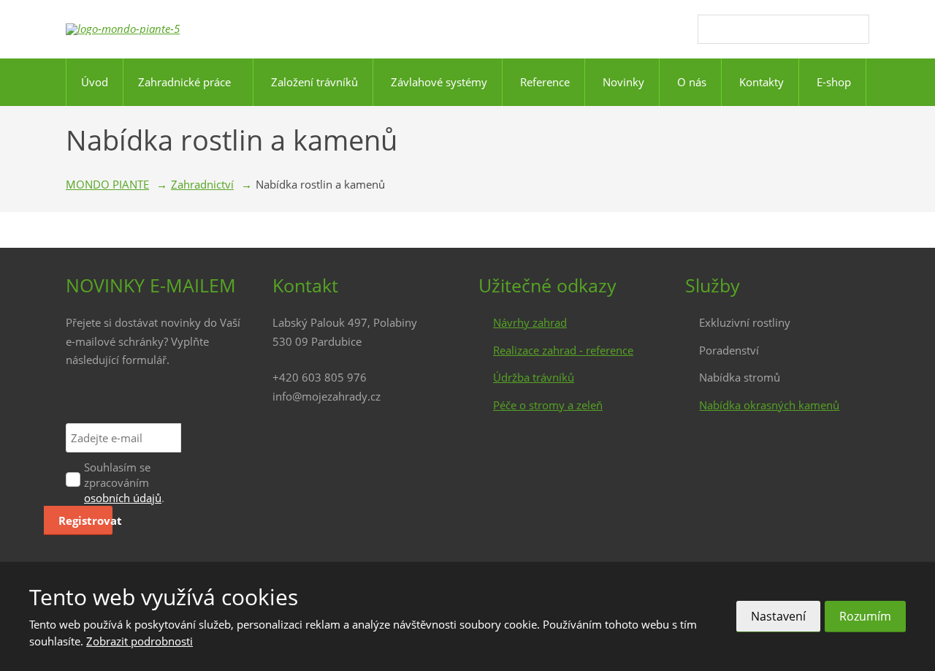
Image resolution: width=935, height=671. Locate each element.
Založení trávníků (314, 82)
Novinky (623, 82)
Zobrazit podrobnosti (139, 641)
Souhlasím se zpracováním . (124, 482)
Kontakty (761, 82)
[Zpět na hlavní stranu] (146, 29)
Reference (545, 82)
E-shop (834, 82)
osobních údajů (122, 497)
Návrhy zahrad (530, 322)
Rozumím (865, 616)
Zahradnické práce (184, 82)
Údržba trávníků (533, 377)
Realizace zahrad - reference (563, 350)
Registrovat (85, 520)
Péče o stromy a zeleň (548, 405)
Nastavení (778, 616)
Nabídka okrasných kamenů (769, 405)
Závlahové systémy (439, 82)
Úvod (94, 82)
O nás (691, 82)
